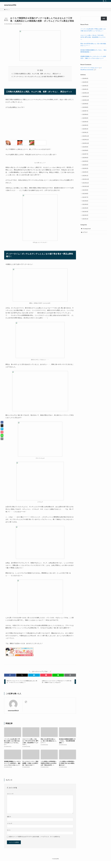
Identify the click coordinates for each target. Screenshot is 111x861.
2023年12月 (85, 93)
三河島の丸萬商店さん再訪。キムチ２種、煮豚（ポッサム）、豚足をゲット (37, 73)
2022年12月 (85, 136)
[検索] (106, 1)
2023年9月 (85, 103)
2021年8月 (85, 193)
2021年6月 (85, 201)
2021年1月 (85, 219)
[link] (26, 702)
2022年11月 (85, 139)
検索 (104, 18)
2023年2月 (85, 129)
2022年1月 (85, 175)
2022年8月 (85, 150)
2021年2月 (85, 215)
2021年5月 (85, 204)
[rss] (103, 1)
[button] (10, 675)
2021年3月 (85, 211)
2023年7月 (85, 111)
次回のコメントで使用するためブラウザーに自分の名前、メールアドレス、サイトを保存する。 (35, 836)
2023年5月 (85, 118)
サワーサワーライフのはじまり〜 (89, 67)
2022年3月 (85, 168)
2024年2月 (85, 85)
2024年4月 (85, 78)
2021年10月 (85, 186)
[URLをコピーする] (70, 675)
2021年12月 (85, 179)
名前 (9, 816)
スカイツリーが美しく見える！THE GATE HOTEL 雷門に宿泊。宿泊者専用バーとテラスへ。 (92, 37)
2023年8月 (85, 107)
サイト (9, 830)
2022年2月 (85, 172)
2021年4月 (85, 208)
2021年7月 (85, 197)
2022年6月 (85, 157)
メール (9, 823)
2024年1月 (85, 89)
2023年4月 (85, 121)
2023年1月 (85, 132)
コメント (10, 793)
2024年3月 (85, 82)
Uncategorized (87, 228)
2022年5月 (85, 161)
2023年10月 (85, 100)
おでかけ (85, 232)
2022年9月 (85, 147)
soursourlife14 (13, 710)
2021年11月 (85, 183)
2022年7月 (85, 154)
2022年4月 (85, 165)
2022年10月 (85, 143)
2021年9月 (85, 190)
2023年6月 (85, 114)
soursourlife (10, 5)
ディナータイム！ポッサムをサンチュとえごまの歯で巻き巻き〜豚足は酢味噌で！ (39, 76)
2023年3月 (85, 125)
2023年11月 (85, 96)
